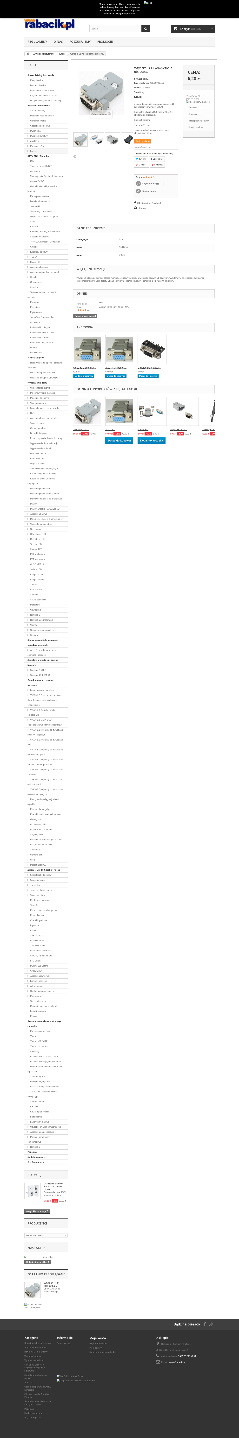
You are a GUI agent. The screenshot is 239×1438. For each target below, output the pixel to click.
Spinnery (34, 594)
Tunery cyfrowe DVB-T (41, 166)
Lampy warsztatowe (39, 1122)
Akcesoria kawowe (39, 267)
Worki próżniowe (38, 403)
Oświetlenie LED (38, 534)
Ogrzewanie (35, 529)
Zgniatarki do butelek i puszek (42, 660)
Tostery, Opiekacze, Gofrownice (45, 242)
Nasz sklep (36, 1248)
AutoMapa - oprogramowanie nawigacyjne (42, 1094)
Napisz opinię (149, 191)
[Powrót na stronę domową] (28, 54)
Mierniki (34, 347)
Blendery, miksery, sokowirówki (45, 231)
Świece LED (36, 569)
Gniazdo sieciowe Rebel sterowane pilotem (53, 1186)
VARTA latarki (36, 935)
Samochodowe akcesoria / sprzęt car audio (44, 1023)
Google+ (142, 165)
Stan (136, 92)
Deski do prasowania (40, 488)
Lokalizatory (36, 352)
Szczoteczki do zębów (41, 875)
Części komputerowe (40, 126)
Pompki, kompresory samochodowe (38, 1139)
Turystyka (35, 885)
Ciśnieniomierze (37, 880)
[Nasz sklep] (46, 1257)
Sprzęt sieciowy (37, 110)
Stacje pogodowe (38, 599)
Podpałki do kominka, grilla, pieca (46, 839)
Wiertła (33, 625)
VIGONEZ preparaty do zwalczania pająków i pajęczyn (45, 732)
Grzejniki (34, 247)
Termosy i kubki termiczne (42, 890)
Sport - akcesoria (38, 1001)
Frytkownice (36, 312)
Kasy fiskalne (36, 80)
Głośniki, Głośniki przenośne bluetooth (42, 188)
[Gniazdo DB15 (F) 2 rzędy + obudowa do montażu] (152, 411)
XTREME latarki (38, 945)
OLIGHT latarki (37, 940)
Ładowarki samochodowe (42, 332)
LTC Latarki (35, 961)
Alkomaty (34, 1051)
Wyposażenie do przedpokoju (44, 443)
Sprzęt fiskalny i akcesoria (40, 75)
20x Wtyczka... (81, 429)
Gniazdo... (143, 429)
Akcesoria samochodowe (42, 1132)
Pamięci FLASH (37, 146)
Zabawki (34, 584)
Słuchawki (35, 206)
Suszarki (31, 665)
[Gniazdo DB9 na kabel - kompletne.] (87, 349)
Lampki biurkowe (38, 579)
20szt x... (110, 429)
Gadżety (34, 635)
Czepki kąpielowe (38, 920)
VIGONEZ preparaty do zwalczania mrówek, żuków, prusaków (45, 762)
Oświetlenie (35, 610)
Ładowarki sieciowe (39, 337)
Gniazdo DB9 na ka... (84, 367)
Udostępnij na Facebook (149, 203)
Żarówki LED (36, 549)
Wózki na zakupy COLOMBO (44, 378)
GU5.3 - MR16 (37, 564)
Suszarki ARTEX (38, 670)
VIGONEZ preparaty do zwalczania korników (45, 772)
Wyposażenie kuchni (40, 388)
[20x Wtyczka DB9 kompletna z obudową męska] (87, 411)
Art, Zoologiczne (35, 1162)
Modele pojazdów (36, 1157)
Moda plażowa (37, 915)
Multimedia (35, 131)
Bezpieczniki (36, 1117)
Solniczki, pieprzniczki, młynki (44, 408)
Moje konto (97, 1338)
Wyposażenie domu (37, 383)
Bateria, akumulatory (40, 201)
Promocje (105, 41)
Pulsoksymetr (36, 996)
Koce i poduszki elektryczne (43, 910)
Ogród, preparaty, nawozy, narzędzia (40, 682)
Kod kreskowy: (141, 83)
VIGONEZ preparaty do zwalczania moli (45, 742)
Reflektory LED (37, 539)
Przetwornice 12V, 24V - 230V (44, 1056)
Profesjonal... (209, 429)
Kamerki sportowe (38, 981)
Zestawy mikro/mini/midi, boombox (46, 176)
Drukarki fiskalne (38, 85)
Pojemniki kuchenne (39, 398)
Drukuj (142, 208)
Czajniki (34, 226)
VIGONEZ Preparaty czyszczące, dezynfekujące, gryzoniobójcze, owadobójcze (44, 700)
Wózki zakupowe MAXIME (42, 372)
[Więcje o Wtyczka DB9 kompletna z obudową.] (32, 1290)
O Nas (58, 41)
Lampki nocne (36, 574)
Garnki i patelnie (38, 428)
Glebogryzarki (36, 819)
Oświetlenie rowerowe (40, 950)
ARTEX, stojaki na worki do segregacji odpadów (41, 652)
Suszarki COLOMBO (40, 675)
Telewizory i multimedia (41, 211)
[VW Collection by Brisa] (70, 1376)
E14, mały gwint (37, 554)
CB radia (34, 1106)
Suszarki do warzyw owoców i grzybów (42, 294)
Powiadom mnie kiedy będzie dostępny (154, 153)
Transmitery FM (37, 1076)
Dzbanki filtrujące (38, 433)
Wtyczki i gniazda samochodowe (45, 1127)
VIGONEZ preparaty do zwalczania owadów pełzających (45, 792)
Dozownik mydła (38, 453)
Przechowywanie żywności (42, 393)
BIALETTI (35, 262)
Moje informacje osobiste (102, 1352)
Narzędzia (35, 615)
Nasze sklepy (63, 1343)
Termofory (35, 905)
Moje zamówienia (98, 1343)
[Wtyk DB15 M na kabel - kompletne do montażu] (184, 411)
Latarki (33, 930)
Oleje (32, 860)
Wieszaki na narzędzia (41, 524)
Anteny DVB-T (37, 181)
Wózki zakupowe (35, 357)
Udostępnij (157, 159)
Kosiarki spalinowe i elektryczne (45, 814)
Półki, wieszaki (37, 458)
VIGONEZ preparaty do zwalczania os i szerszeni (45, 782)
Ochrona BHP (36, 855)
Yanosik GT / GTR (39, 1041)
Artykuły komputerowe (38, 105)
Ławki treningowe (38, 1011)
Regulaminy (37, 41)
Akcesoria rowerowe (39, 976)
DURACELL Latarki (39, 966)
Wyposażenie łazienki (40, 448)
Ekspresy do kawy (39, 252)
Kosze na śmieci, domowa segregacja (41, 481)
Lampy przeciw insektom (42, 690)
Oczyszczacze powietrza (42, 630)
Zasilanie (34, 141)
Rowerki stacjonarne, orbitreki (44, 1006)
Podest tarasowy (38, 865)
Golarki (33, 277)
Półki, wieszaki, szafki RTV (43, 342)
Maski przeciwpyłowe (40, 900)
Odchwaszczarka (38, 824)
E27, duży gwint (37, 559)
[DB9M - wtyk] (80, 140)
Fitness (33, 1016)
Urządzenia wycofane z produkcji (45, 100)
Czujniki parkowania (39, 1112)
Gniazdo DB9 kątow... (149, 367)
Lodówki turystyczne (40, 1081)
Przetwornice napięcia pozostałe (45, 1061)
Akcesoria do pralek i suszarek (44, 272)
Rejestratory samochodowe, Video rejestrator (44, 1069)
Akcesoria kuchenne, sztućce (44, 418)
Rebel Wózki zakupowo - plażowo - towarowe (45, 365)
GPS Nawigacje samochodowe (44, 1086)
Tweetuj (142, 159)
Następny (74, 156)
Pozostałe (35, 307)
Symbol (138, 79)
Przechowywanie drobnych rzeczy (46, 438)
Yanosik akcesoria (38, 1046)
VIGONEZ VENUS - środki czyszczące (41, 712)
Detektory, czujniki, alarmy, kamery (46, 519)
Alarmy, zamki (37, 1101)
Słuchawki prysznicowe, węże (44, 468)
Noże (32, 413)
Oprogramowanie (38, 121)
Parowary (34, 302)
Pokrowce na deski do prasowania (46, 499)
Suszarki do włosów (39, 236)
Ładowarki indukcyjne (40, 327)
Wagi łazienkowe (38, 463)
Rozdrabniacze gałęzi (40, 809)
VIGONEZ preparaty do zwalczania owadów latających (45, 752)
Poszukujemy (80, 41)
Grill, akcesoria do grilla (41, 844)
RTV (32, 161)
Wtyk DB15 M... (178, 429)
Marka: (137, 87)
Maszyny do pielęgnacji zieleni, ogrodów (43, 801)
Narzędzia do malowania (41, 620)
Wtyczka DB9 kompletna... (51, 1284)
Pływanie (34, 925)
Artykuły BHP (36, 834)
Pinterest (158, 165)
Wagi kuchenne (37, 423)
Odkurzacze (36, 282)
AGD (32, 221)
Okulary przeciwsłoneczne (42, 991)
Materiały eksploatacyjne (42, 90)
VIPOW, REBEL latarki (41, 955)
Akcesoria (35, 171)
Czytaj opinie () (150, 183)
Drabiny (33, 504)
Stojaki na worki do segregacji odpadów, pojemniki (42, 642)
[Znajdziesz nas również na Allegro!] (76, 1380)
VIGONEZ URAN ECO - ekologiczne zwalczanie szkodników (44, 722)
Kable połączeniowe (39, 196)
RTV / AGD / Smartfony (39, 156)
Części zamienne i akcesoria (43, 95)
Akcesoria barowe (38, 514)
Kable (33, 151)
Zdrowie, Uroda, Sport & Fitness (43, 870)
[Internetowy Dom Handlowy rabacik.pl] (54, 25)
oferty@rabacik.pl (177, 1362)
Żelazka (34, 287)
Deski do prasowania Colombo (44, 493)
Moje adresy (95, 1347)
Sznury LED (36, 544)
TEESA (33, 257)
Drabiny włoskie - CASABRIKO (45, 509)
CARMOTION (36, 971)
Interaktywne (36, 589)
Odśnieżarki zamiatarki (41, 829)
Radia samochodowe (40, 1031)
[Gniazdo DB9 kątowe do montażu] (152, 349)
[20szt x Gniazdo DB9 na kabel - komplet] (119, 411)
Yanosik (34, 1036)
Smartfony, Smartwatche (41, 317)
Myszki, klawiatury (39, 136)
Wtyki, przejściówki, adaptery (44, 216)
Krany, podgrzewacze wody (43, 473)
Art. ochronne (36, 986)
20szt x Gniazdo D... (116, 367)
